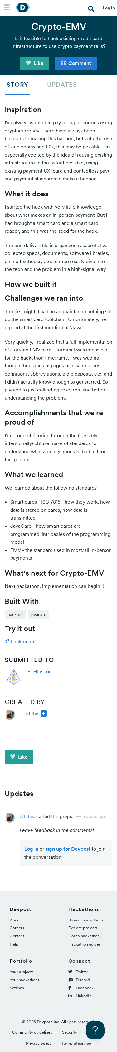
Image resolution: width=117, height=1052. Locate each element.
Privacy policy (38, 1043)
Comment (79, 63)
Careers (17, 927)
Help (14, 944)
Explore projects (83, 927)
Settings (17, 988)
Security (69, 1032)
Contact (17, 936)
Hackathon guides (84, 944)
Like (37, 63)
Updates (62, 84)
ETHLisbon (39, 671)
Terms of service (76, 1043)
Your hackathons (24, 979)
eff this (31, 713)
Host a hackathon (84, 936)
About (15, 920)
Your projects (21, 971)
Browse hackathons (85, 920)
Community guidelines (32, 1032)
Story (17, 84)
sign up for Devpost (68, 849)
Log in (109, 8)
